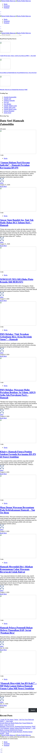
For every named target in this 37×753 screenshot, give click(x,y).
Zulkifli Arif (7, 99)
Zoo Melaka (7, 104)
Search (2, 707)
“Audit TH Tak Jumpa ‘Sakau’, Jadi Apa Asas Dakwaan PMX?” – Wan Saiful (18, 55)
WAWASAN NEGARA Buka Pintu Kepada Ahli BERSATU (16, 280)
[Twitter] (0, 12)
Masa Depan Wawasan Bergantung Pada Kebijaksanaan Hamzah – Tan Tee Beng (17, 510)
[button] (1, 31)
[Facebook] (0, 11)
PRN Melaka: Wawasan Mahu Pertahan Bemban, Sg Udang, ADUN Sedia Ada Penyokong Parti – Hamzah (18, 394)
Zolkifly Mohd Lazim (10, 106)
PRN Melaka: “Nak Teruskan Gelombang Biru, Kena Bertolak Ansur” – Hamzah (16, 337)
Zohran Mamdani (9, 111)
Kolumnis (7, 6)
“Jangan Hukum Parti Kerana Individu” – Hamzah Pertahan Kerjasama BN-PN (15, 165)
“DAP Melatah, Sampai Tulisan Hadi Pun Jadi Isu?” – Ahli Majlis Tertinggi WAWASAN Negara (17, 729)
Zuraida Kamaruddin (10, 97)
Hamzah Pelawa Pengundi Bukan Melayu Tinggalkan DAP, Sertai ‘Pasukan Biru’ (16, 630)
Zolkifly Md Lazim (9, 107)
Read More (3, 186)
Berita (5, 4)
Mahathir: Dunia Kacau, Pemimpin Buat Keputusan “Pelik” (14, 89)
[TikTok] (0, 14)
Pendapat (6, 7)
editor (1, 183)
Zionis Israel (7, 112)
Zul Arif (6, 102)
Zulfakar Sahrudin (9, 100)
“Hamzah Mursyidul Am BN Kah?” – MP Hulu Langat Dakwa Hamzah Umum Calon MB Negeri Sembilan (18, 686)
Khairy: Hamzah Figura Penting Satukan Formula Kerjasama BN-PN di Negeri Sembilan (18, 454)
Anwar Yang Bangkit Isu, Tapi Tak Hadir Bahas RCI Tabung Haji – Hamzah (16, 222)
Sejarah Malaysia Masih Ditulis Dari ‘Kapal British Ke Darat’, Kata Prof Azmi (18, 72)
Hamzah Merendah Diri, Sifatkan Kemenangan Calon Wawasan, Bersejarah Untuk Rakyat (16, 569)
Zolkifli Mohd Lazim (10, 109)
